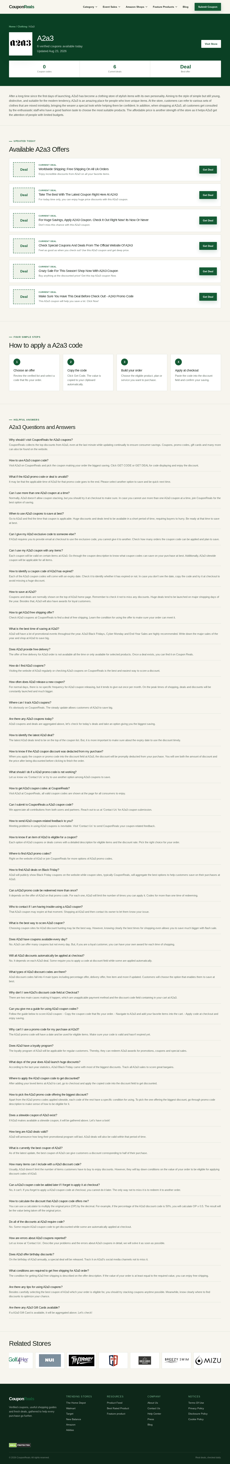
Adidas (70, 1430)
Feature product (116, 1413)
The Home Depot (76, 1402)
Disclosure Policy (198, 1413)
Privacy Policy (196, 1408)
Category (88, 6)
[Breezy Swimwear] (163, 1360)
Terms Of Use (196, 1402)
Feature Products (163, 6)
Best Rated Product (118, 1408)
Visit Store (211, 43)
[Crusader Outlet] (99, 1360)
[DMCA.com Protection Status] (20, 1445)
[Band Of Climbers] (131, 1360)
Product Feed (114, 1402)
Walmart (70, 1408)
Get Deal (208, 169)
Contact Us (154, 1408)
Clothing (22, 26)
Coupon (21, 6)
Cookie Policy (196, 1419)
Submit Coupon (207, 6)
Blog (185, 6)
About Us (153, 1402)
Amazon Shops (135, 6)
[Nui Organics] (36, 1360)
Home (12, 26)
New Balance (73, 1419)
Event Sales (110, 6)
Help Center (154, 1413)
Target (69, 1413)
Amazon (70, 1424)
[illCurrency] (68, 1360)
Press (151, 1419)
